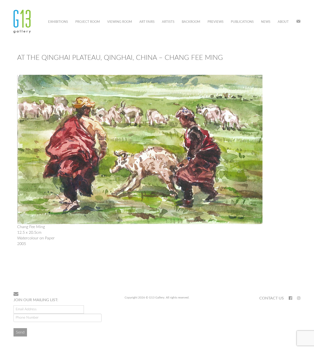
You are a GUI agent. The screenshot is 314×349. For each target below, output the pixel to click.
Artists (168, 22)
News (265, 22)
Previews (215, 22)
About (283, 22)
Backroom (191, 22)
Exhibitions (58, 22)
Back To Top (288, 272)
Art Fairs (147, 22)
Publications (242, 22)
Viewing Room (119, 22)
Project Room (87, 22)
